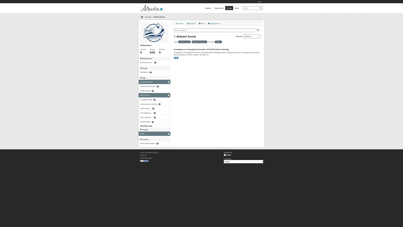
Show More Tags (146, 126)
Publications (159, 17)
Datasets (208, 8)
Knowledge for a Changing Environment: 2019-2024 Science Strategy (201, 49)
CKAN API (143, 155)
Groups (229, 8)
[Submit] (260, 8)
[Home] (142, 17)
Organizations (219, 8)
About (237, 8)
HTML (176, 58)
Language (227, 159)
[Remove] (189, 42)
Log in (260, 2)
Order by (239, 36)
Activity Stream (214, 23)
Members (192, 23)
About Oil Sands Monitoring (149, 152)
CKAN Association (146, 158)
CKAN (227, 155)
